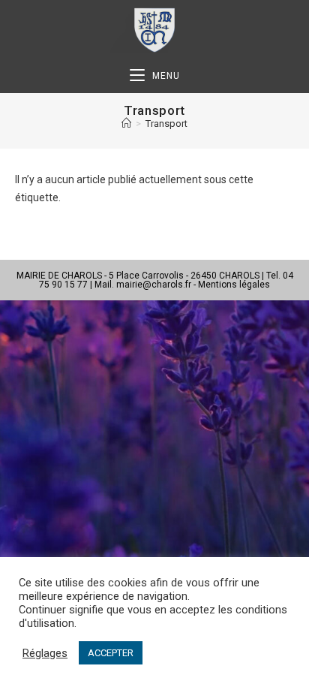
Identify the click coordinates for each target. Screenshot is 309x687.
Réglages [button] (45, 653)
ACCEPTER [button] (111, 652)
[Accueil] (126, 123)
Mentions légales (234, 284)
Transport (167, 123)
